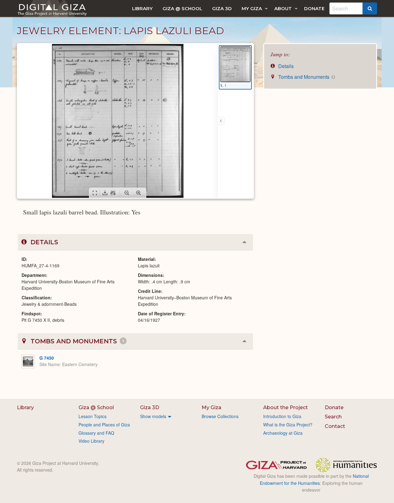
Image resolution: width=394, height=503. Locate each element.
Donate (314, 8)
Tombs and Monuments (305, 76)
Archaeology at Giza (283, 433)
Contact (335, 426)
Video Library (91, 441)
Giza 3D (222, 8)
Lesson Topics (92, 416)
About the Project (285, 407)
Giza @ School (182, 8)
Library (142, 8)
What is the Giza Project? (287, 424)
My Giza (252, 8)
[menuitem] (142, 8)
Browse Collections (220, 416)
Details (285, 66)
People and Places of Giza (104, 424)
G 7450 (46, 358)
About (283, 8)
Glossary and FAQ (96, 433)
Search (333, 417)
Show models (153, 416)
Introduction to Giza (282, 416)
